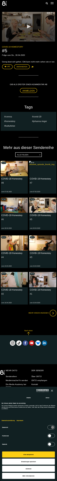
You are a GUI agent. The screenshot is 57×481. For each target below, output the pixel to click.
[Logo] (51, 13)
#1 (31, 294)
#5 (31, 219)
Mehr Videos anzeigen (38, 313)
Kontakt (34, 384)
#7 (31, 183)
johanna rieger (40, 121)
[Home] (2, 373)
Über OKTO (36, 376)
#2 (2, 294)
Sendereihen (11, 376)
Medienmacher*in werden (17, 380)
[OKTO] (4, 3)
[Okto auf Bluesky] (38, 343)
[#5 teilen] (32, 67)
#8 (2, 183)
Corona (8, 117)
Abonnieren (21, 67)
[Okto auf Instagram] (12, 343)
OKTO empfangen (39, 380)
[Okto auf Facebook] (25, 343)
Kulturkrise (10, 126)
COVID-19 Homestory (12, 47)
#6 (2, 219)
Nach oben (28, 331)
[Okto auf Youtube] (31, 343)
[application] (28, 27)
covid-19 (37, 117)
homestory (10, 121)
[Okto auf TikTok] (19, 343)
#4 (2, 257)
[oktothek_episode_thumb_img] (14, 168)
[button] (28, 26)
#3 (31, 257)
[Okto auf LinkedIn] (44, 343)
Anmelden (28, 91)
